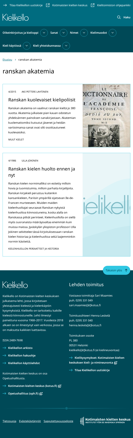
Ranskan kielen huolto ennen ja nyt (41, 172)
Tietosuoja (9, 421)
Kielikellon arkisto (20, 348)
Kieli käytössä (12, 45)
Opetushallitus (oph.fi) (25, 393)
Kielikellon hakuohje (22, 355)
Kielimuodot (98, 33)
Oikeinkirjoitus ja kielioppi (20, 33)
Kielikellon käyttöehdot (24, 363)
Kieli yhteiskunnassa (47, 45)
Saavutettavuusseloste (58, 421)
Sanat (54, 33)
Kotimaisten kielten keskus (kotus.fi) (34, 386)
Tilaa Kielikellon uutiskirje (92, 370)
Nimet (74, 33)
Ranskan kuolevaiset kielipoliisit (41, 100)
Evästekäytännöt (30, 421)
